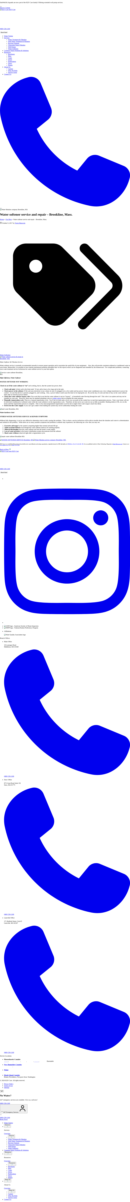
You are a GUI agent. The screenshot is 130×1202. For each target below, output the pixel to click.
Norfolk (23, 1061)
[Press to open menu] (1, 208)
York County (8, 1072)
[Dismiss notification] (1, 6)
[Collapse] (2, 1091)
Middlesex (17, 1061)
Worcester (43, 1061)
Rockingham (17, 1066)
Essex (11, 1061)
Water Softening (5, 355)
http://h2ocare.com (117, 444)
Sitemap (6, 1087)
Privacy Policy (8, 1084)
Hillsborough (8, 1066)
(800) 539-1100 (5, 29)
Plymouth (30, 1061)
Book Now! (4, 32)
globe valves (57, 398)
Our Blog (9, 219)
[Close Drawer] (1, 1114)
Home (2, 219)
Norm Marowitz (20, 223)
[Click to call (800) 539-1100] (65, 142)
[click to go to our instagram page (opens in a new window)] (67, 622)
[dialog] (65, 1097)
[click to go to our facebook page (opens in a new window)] (5, 479)
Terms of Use (8, 1086)
